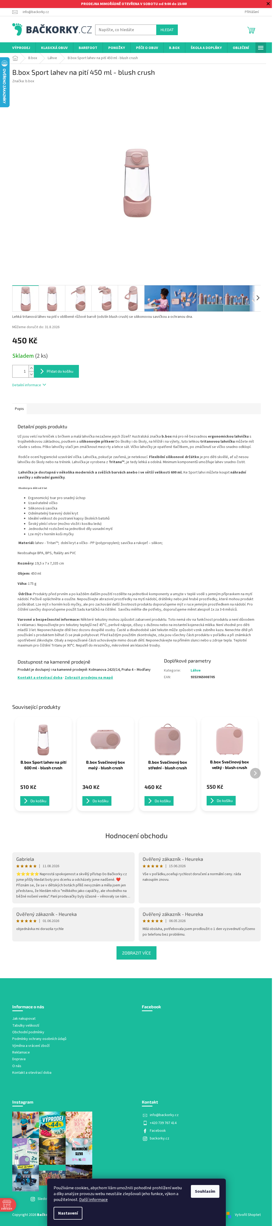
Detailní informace (26, 385)
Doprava (19, 1059)
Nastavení (68, 1213)
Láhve (196, 670)
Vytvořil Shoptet (248, 1214)
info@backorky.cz (164, 1115)
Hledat (167, 29)
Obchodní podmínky (28, 1032)
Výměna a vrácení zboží (31, 1045)
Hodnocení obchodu (136, 835)
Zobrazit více (136, 952)
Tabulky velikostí (25, 1025)
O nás (16, 1066)
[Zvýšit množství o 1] (31, 368)
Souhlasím (205, 1191)
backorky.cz (159, 1138)
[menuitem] (21, 48)
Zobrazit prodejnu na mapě (89, 677)
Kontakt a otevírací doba (40, 677)
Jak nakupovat (23, 1018)
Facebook (158, 1130)
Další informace (93, 1200)
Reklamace (21, 1052)
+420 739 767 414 (163, 1123)
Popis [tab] (19, 409)
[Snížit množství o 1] (31, 374)
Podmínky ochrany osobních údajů (39, 1039)
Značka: (23, 81)
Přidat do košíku (60, 371)
